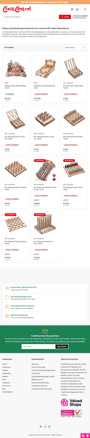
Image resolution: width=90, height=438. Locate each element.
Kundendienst (7, 392)
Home (4, 364)
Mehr (4, 380)
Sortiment (6, 367)
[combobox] (36, 16)
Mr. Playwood (68, 83)
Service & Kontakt (38, 367)
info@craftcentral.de (79, 18)
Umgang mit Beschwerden (42, 389)
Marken (5, 376)
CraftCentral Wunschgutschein (43, 370)
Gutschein (6, 386)
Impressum (36, 373)
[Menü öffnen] (85, 9)
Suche (66, 17)
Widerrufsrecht (37, 380)
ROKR (6, 83)
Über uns (35, 364)
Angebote (6, 383)
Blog (4, 389)
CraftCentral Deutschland (42, 435)
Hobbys (5, 370)
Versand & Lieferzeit (39, 386)
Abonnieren (61, 347)
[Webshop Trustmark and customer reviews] (71, 404)
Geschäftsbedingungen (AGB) (43, 376)
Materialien (6, 373)
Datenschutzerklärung (40, 383)
